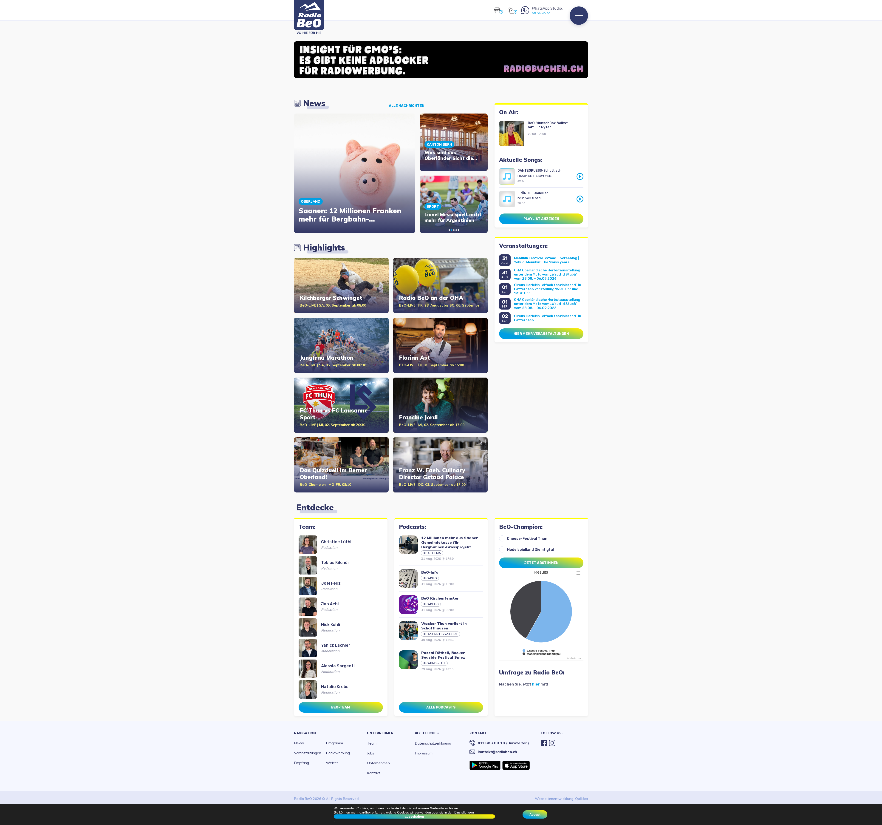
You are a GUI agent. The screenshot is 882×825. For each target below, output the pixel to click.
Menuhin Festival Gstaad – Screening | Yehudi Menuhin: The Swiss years (546, 260)
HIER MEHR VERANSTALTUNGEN (541, 334)
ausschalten (414, 816)
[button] (449, 230)
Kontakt (373, 773)
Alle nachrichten (406, 106)
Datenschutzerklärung (433, 743)
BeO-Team (340, 707)
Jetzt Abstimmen (541, 563)
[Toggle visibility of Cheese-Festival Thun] (539, 650)
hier (536, 684)
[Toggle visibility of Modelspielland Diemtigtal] (541, 654)
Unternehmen (380, 733)
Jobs (370, 753)
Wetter (332, 762)
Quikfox (581, 799)
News (299, 743)
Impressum (424, 753)
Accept (534, 814)
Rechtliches (427, 733)
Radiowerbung (338, 753)
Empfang (301, 762)
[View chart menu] (578, 572)
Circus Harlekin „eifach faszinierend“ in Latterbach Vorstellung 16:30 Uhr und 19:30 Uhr (547, 289)
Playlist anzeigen (541, 219)
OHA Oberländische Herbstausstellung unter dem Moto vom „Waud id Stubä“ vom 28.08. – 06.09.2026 (547, 274)
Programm (334, 743)
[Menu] (579, 15)
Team (371, 743)
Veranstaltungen (307, 753)
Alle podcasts (440, 707)
